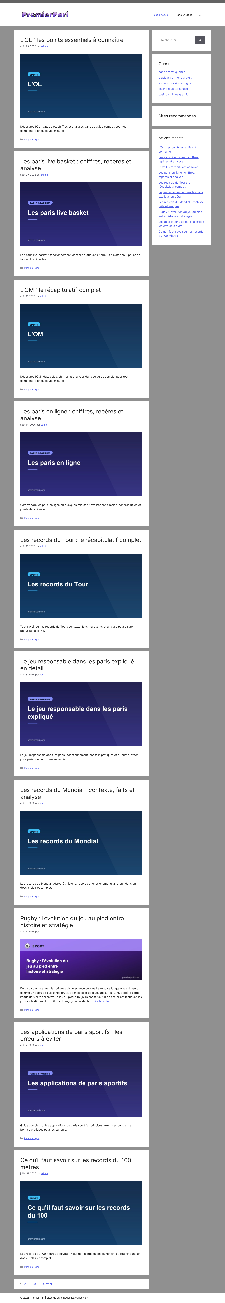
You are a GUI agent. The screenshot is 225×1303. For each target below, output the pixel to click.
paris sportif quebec (172, 72)
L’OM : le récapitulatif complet (60, 289)
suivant (45, 1284)
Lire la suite (101, 1001)
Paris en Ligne (184, 14)
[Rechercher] (200, 40)
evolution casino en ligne (175, 83)
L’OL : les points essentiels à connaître (71, 39)
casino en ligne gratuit (173, 94)
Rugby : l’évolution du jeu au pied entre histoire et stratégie (72, 922)
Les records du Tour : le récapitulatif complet (80, 539)
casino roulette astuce (173, 88)
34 (35, 1284)
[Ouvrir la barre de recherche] (200, 15)
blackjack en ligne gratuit (175, 77)
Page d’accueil (161, 14)
